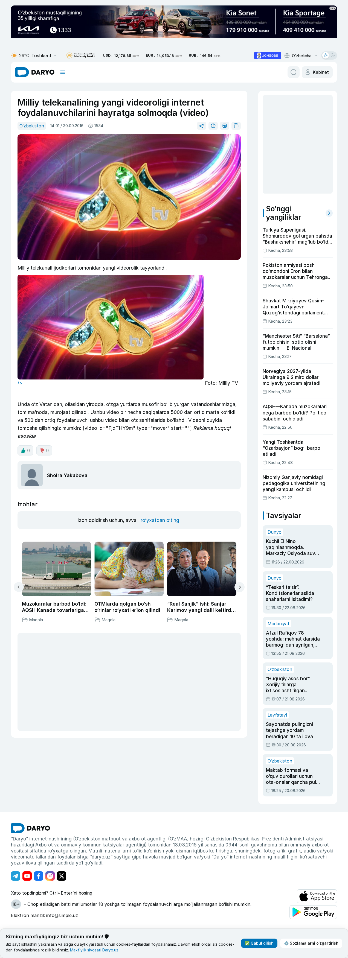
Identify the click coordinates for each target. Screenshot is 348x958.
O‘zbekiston (31, 125)
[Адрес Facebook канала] (38, 876)
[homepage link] (34, 72)
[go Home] (30, 828)
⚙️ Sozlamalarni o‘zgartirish (311, 943)
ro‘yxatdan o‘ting (160, 520)
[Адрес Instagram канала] (50, 876)
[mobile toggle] (62, 72)
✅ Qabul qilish (259, 943)
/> (20, 383)
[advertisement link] (267, 55)
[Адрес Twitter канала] (61, 876)
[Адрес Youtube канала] (27, 876)
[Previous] (19, 587)
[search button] (294, 72)
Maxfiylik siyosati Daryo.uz (94, 950)
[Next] (239, 587)
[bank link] (80, 55)
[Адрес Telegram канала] (15, 876)
